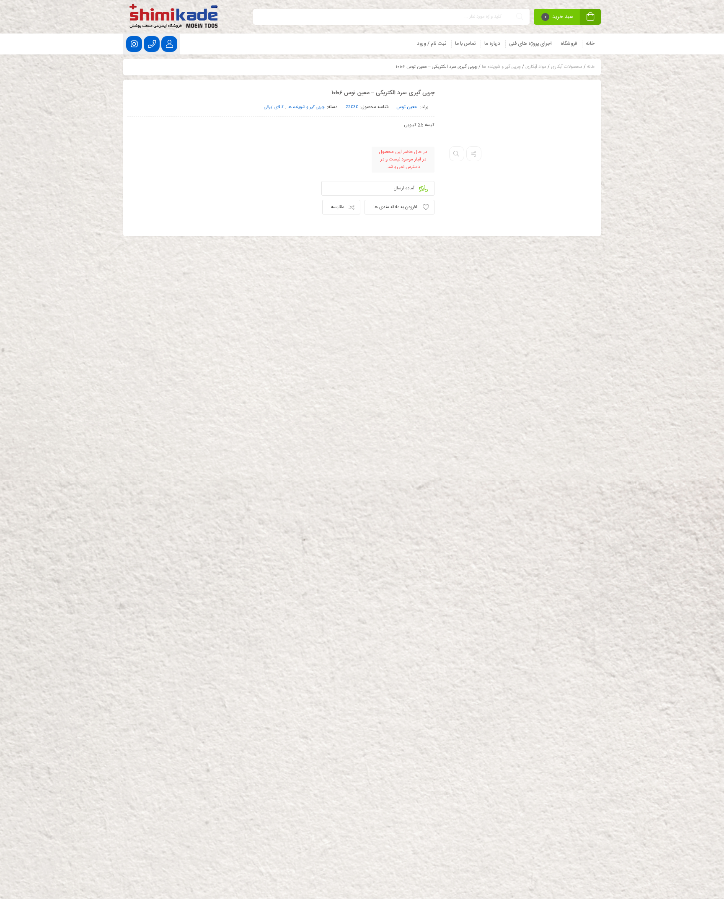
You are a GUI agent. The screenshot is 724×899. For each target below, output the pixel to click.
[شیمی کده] (174, 17)
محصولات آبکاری (566, 67)
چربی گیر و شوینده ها (501, 67)
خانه (591, 67)
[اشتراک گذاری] (473, 153)
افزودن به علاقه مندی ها (395, 207)
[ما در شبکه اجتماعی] (134, 44)
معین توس (406, 107)
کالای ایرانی (273, 107)
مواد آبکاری (535, 67)
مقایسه (337, 207)
